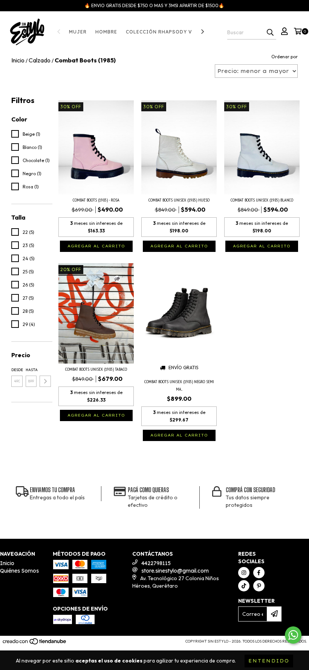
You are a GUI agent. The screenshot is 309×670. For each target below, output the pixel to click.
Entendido (268, 661)
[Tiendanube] (35, 643)
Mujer (78, 32)
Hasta (31, 369)
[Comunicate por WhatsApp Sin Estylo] (293, 635)
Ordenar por (284, 56)
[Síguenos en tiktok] (243, 585)
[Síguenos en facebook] (259, 572)
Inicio (7, 563)
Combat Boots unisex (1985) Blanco (262, 200)
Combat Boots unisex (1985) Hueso (179, 200)
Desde (17, 369)
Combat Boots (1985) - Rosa (96, 200)
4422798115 (156, 563)
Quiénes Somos (19, 570)
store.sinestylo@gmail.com (175, 570)
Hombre (106, 32)
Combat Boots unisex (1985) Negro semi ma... (179, 385)
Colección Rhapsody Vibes (165, 32)
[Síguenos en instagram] (243, 572)
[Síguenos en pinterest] (259, 585)
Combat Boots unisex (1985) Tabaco (96, 369)
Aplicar (45, 381)
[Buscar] (270, 32)
